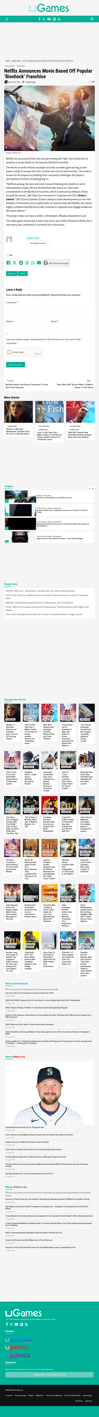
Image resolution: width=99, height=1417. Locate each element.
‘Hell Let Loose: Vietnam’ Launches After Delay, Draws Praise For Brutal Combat (67, 780)
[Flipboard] (54, 19)
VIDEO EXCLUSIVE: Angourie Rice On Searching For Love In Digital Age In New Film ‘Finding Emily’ (43, 1000)
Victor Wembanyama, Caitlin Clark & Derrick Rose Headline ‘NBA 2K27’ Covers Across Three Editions (86, 913)
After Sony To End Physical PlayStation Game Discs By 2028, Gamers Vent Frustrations (49, 959)
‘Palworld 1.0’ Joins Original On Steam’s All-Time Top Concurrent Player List (68, 958)
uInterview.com (20, 983)
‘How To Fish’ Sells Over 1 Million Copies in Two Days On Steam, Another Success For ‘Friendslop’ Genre (49, 436)
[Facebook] (39, 19)
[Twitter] (43, 19)
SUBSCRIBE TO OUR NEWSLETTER (50, 1374)
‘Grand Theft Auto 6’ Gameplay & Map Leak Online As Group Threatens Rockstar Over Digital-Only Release (47, 608)
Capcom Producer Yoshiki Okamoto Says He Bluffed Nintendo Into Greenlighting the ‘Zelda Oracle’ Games (49, 869)
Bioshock (11, 273)
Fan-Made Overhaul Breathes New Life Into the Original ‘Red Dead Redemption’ (49, 824)
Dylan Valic (15, 82)
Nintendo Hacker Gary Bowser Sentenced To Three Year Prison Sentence (27, 384)
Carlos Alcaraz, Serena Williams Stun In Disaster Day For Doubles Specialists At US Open (39, 1135)
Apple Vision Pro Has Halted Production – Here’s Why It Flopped (60, 539)
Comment (12, 302)
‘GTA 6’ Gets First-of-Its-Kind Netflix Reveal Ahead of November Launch (11, 778)
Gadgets (39, 495)
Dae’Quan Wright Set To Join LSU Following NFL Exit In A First (29, 1174)
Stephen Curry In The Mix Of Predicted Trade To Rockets (27, 1142)
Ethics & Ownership (72, 1395)
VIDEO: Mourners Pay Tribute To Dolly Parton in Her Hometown (29, 1024)
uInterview (87, 1395)
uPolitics (79, 1401)
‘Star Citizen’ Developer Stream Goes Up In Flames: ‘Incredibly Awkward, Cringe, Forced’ (43, 614)
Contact (9, 1395)
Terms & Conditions (54, 1395)
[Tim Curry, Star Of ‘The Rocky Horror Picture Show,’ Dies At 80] (31, 989)
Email (55, 321)
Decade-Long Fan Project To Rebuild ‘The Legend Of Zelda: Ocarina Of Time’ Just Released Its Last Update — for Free (12, 961)
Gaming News (21, 66)
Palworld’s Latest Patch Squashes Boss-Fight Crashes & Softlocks (85, 866)
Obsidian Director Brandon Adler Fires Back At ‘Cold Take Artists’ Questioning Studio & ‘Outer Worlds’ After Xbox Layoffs (86, 964)
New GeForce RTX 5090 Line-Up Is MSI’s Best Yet (54, 498)
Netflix (22, 273)
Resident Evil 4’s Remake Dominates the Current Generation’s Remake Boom (31, 911)
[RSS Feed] (58, 19)
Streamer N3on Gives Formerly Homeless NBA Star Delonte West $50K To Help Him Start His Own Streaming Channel (46, 1165)
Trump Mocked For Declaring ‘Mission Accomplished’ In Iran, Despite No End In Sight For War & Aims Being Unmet (49, 1216)
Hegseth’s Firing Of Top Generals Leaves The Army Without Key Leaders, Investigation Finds (40, 1247)
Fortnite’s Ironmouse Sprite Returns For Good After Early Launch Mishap (12, 866)
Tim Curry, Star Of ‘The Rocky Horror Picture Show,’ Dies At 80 (29, 993)
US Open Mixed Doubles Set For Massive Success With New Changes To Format (35, 1157)
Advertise (40, 1395)
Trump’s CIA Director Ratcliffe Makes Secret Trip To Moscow (28, 1240)
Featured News (10, 66)
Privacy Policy (20, 1395)
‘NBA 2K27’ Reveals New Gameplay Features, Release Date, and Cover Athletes (80, 434)
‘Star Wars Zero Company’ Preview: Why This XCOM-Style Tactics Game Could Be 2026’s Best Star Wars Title (12, 825)
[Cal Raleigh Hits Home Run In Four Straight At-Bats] (49, 1093)
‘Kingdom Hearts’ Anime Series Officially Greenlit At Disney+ (30, 778)
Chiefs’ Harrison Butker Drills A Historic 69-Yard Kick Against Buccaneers (33, 1149)
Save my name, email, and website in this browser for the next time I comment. (44, 341)
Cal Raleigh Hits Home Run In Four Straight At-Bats (24, 1127)
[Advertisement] (52, 41)
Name (10, 321)
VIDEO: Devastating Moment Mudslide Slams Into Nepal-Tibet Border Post (33, 1233)
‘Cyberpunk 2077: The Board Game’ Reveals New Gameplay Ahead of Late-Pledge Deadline (31, 960)
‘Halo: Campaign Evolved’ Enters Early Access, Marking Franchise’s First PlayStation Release (67, 915)
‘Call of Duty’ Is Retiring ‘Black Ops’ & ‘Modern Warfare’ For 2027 (31, 822)
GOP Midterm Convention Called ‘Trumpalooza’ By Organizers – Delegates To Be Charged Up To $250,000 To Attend (46, 1207)
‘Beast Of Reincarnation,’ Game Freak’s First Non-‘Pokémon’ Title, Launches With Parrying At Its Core (31, 869)
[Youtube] (49, 19)
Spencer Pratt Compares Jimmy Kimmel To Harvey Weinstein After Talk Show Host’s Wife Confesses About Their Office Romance (48, 1016)
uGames (88, 1401)
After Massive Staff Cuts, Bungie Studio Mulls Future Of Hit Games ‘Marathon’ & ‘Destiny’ (12, 912)
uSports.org (19, 1056)
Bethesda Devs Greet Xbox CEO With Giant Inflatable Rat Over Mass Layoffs (86, 778)
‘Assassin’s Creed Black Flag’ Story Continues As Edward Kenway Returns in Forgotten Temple (48, 781)
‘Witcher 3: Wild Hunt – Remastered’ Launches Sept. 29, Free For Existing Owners (18, 431)
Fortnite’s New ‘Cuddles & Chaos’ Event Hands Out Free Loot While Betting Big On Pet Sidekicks (49, 913)
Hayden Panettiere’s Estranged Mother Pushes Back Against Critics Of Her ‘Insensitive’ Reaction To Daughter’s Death (47, 1033)
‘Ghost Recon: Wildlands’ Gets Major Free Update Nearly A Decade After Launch (86, 824)
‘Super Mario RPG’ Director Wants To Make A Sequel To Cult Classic (74, 384)
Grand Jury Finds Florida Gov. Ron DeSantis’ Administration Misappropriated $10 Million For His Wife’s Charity (47, 1199)
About (31, 1395)
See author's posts (38, 243)
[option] (49, 497)
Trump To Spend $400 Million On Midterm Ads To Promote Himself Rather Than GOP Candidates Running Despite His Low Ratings (48, 1224)
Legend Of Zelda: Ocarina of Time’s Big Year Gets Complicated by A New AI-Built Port (68, 824)
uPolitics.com (20, 1187)
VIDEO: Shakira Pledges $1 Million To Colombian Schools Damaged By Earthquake (36, 1008)
